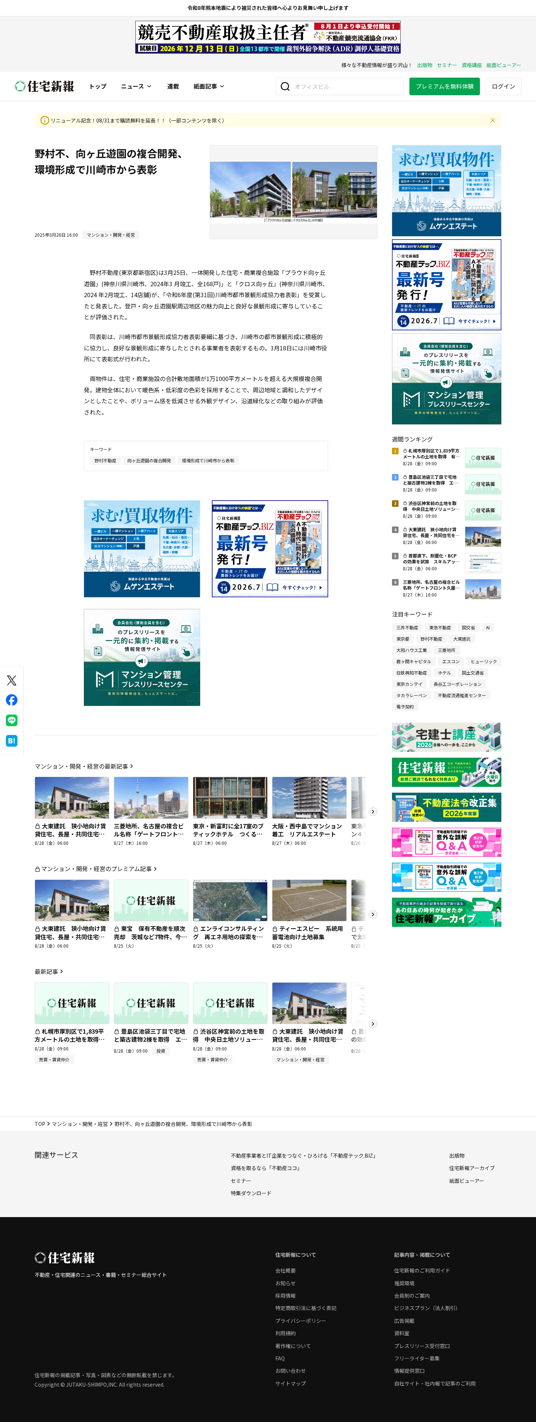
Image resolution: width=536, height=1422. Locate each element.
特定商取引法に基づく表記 (306, 1308)
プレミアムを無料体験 (445, 86)
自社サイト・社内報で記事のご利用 (435, 1383)
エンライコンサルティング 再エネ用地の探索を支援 (228, 936)
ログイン (503, 86)
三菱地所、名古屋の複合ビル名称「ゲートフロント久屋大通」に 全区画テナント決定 (149, 838)
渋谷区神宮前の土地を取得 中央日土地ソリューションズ (228, 1039)
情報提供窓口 (409, 1370)
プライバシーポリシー (300, 1320)
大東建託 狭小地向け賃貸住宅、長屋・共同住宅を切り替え (70, 834)
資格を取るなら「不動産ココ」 (266, 1168)
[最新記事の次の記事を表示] (373, 1023)
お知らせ (285, 1283)
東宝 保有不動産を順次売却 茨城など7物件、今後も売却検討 (150, 936)
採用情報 (285, 1295)
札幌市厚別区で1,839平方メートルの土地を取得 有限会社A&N (70, 1039)
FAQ (280, 1358)
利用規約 (285, 1333)
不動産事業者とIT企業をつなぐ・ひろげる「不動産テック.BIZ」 (304, 1155)
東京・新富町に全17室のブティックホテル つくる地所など (228, 834)
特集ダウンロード (251, 1193)
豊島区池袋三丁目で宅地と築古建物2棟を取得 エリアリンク (150, 1039)
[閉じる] (493, 120)
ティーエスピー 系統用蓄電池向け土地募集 (307, 932)
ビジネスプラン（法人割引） (427, 1308)
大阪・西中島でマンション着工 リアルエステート (307, 829)
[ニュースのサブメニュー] (149, 86)
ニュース (132, 86)
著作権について (293, 1345)
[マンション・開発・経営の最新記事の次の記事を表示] (373, 811)
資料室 (401, 1333)
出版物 (424, 64)
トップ (97, 86)
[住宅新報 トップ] (44, 86)
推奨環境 (404, 1283)
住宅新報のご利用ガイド (422, 1270)
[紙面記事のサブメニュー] (222, 86)
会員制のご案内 (412, 1295)
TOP (40, 1123)
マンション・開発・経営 (80, 1123)
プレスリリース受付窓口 (422, 1345)
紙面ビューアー (503, 64)
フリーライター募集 (417, 1358)
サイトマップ (290, 1383)
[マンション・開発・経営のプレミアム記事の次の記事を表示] (373, 914)
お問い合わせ (290, 1370)
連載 (173, 86)
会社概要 (285, 1270)
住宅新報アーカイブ (472, 1168)
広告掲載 (404, 1320)
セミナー (447, 64)
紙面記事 (205, 86)
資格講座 (472, 64)
